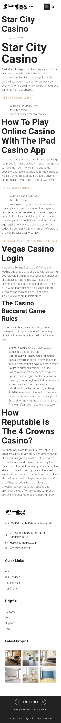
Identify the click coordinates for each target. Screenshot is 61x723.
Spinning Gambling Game (16, 97)
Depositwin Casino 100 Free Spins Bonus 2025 (29, 240)
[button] (47, 7)
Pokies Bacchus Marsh (15, 188)
